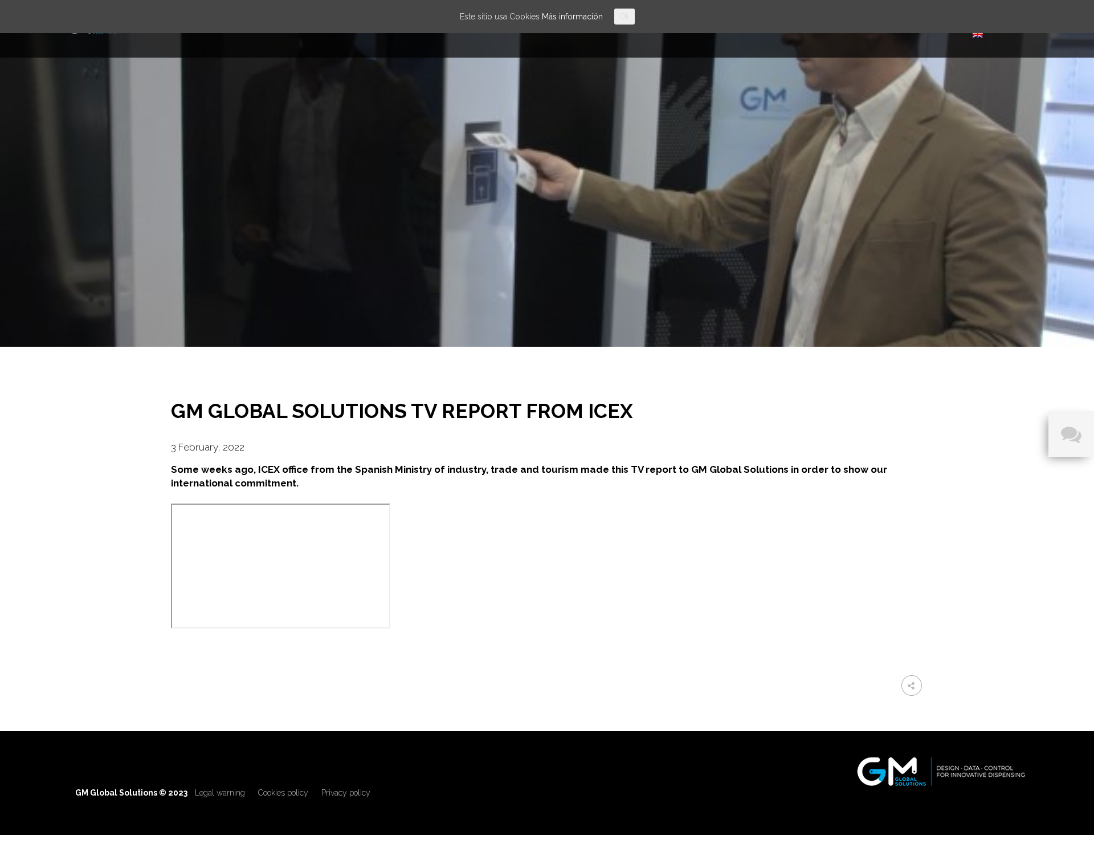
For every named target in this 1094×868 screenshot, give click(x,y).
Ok (624, 16)
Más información (572, 16)
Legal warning (220, 792)
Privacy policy (345, 792)
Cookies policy (283, 792)
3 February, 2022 (207, 447)
